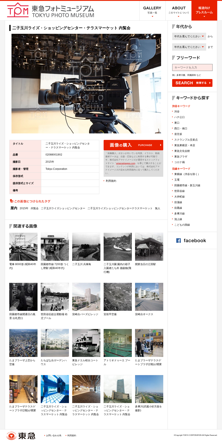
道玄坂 (178, 134)
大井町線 (179, 196)
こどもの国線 (182, 224)
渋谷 (177, 111)
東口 (177, 122)
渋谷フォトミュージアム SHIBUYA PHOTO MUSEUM (50, 9)
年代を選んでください (187, 36)
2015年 (24, 208)
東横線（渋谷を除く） (187, 174)
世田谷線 (179, 191)
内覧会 (35, 208)
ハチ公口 (179, 117)
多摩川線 (179, 213)
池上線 (178, 219)
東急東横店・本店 (184, 145)
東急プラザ (180, 156)
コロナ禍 (179, 162)
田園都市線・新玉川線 (187, 185)
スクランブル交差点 (186, 139)
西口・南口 (180, 128)
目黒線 (178, 207)
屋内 (13, 208)
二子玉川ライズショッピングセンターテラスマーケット (120, 208)
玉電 (177, 179)
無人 (157, 208)
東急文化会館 (182, 150)
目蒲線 (178, 202)
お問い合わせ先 (53, 435)
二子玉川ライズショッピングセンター (63, 208)
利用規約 (111, 180)
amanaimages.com (125, 163)
